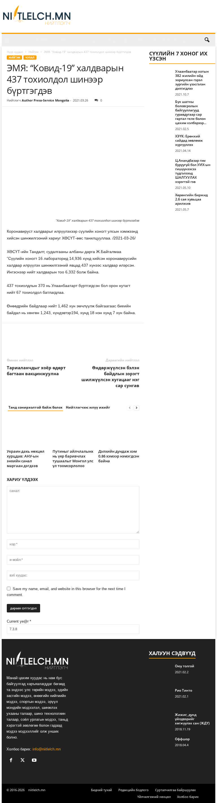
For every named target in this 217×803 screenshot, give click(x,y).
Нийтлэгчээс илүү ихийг (88, 407)
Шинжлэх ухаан (162, 40)
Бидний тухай (101, 790)
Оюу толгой (184, 666)
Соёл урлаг (91, 40)
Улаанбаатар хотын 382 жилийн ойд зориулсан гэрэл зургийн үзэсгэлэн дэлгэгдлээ (192, 80)
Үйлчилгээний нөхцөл (154, 797)
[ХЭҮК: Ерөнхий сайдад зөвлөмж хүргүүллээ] (160, 142)
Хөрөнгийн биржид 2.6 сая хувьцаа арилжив (191, 199)
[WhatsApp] (51, 115)
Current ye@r (19, 621)
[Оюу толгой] (160, 672)
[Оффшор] (160, 745)
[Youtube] (35, 761)
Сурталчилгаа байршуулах (175, 790)
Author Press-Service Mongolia (45, 100)
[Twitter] (25, 115)
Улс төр (23, 40)
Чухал (29, 57)
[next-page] (136, 408)
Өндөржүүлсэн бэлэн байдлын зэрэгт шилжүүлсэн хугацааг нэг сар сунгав (110, 376)
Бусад (187, 40)
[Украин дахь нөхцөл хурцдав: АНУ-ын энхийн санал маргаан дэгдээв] (27, 431)
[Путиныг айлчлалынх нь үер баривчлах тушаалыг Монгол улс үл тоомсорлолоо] (73, 431)
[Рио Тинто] (160, 696)
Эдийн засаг (65, 40)
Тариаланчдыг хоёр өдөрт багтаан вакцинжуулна (36, 370)
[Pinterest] (38, 115)
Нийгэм (42, 40)
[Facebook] (12, 115)
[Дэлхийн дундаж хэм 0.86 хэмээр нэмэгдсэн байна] (118, 431)
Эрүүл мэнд (133, 40)
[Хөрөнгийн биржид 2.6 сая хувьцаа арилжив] (160, 201)
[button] (207, 40)
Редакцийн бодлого (133, 790)
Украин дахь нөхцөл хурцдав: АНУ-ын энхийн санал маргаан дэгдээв (25, 458)
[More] (65, 115)
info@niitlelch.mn (46, 749)
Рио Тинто (183, 690)
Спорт (112, 40)
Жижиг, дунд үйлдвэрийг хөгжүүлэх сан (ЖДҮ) (192, 719)
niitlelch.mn (36, 790)
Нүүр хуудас (15, 52)
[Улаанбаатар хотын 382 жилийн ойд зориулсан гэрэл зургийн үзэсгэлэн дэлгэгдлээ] (160, 77)
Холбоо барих (188, 797)
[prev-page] (130, 408)
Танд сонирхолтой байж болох (35, 407)
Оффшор (182, 739)
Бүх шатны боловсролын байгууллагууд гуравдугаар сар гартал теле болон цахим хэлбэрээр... (190, 112)
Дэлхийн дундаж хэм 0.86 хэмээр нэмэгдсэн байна (118, 456)
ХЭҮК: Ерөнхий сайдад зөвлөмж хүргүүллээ (189, 140)
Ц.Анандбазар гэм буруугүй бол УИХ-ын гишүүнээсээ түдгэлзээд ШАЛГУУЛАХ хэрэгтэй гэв (193, 171)
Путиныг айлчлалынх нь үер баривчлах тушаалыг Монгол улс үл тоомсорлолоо (73, 458)
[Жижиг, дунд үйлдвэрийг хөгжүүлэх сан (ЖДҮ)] (160, 721)
